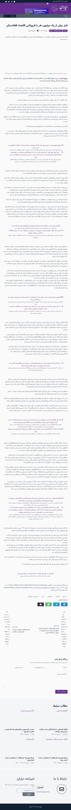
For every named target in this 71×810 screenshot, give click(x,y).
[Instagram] (14, 1)
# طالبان (57, 597)
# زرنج (64, 597)
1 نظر (16, 763)
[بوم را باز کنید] (66, 16)
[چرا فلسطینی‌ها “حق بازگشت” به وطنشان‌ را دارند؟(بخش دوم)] (52, 747)
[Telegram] (11, 1)
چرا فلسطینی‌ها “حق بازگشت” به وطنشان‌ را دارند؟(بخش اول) (19, 759)
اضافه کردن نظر (62, 674)
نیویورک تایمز (63, 78)
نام (65, 668)
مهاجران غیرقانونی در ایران (56, 31)
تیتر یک (65, 31)
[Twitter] (9, 1)
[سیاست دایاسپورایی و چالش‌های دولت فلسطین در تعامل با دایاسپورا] (19, 718)
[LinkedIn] (64, 604)
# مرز (42, 597)
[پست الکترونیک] (6, 1)
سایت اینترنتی (18, 668)
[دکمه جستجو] (5, 16)
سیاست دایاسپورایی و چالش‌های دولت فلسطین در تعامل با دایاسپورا (19, 730)
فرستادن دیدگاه (61, 692)
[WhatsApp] (48, 604)
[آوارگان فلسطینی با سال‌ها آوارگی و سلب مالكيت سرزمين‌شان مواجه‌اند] (52, 718)
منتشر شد (44, 588)
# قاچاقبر (49, 597)
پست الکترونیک (39, 668)
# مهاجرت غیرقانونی (33, 597)
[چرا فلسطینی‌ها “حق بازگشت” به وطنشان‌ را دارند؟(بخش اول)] (19, 747)
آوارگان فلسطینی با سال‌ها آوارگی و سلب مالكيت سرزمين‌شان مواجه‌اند (53, 730)
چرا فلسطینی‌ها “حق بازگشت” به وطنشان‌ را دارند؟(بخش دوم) (52, 759)
